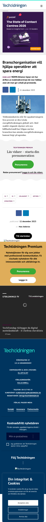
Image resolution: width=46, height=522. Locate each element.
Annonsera (20, 409)
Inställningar (23, 510)
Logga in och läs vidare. (32, 172)
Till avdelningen (36, 296)
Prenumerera (21, 164)
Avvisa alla (23, 516)
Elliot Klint (23, 373)
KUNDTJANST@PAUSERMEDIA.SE (28, 393)
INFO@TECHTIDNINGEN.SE (29, 396)
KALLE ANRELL (23, 383)
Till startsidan (23, 236)
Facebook (19, 462)
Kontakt (11, 409)
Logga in (23, 279)
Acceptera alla (23, 503)
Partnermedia (32, 409)
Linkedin (26, 462)
